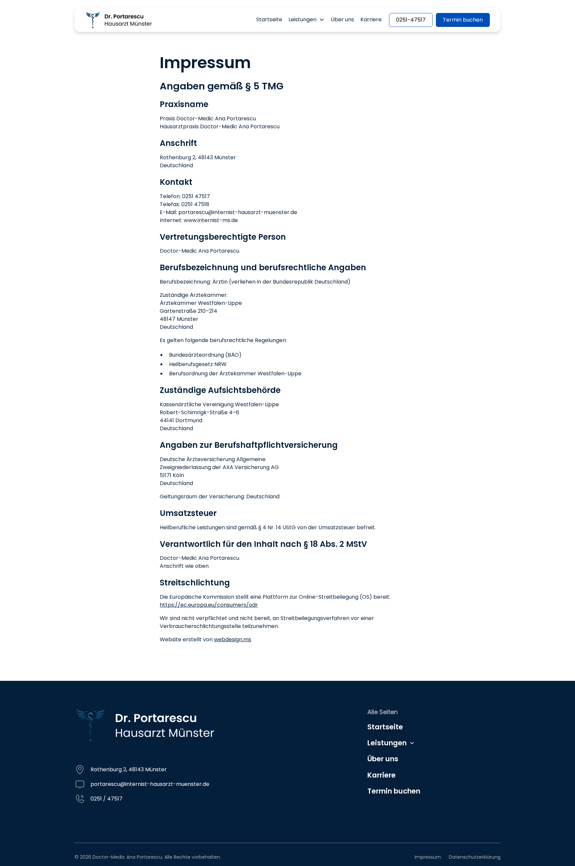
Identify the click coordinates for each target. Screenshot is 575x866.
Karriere (371, 19)
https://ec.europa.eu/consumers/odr (209, 605)
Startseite (269, 19)
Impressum (428, 857)
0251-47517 (411, 20)
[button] (306, 19)
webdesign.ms (232, 639)
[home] (119, 19)
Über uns (342, 19)
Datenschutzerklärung (474, 857)
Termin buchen (463, 20)
